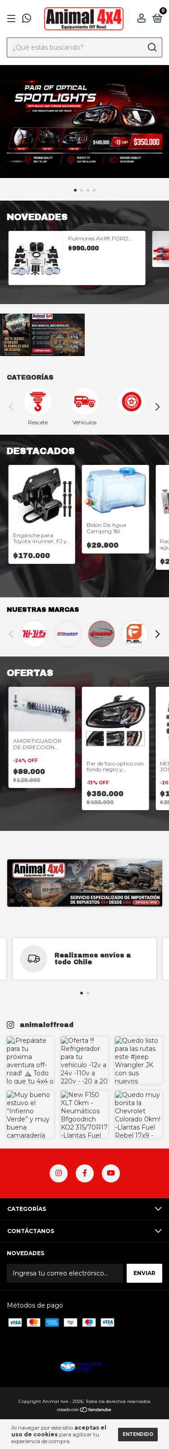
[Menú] (13, 19)
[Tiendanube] (84, 1411)
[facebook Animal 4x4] (85, 1173)
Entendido (138, 1434)
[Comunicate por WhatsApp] (26, 20)
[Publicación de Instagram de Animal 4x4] (30, 1060)
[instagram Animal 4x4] (59, 1173)
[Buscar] (151, 47)
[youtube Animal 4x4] (111, 1173)
